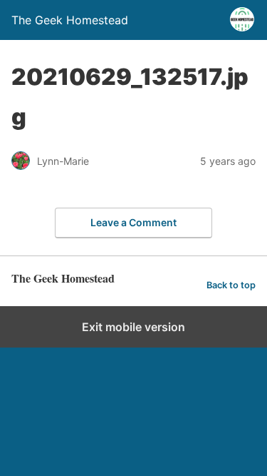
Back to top (231, 285)
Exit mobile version (133, 327)
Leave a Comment (133, 222)
